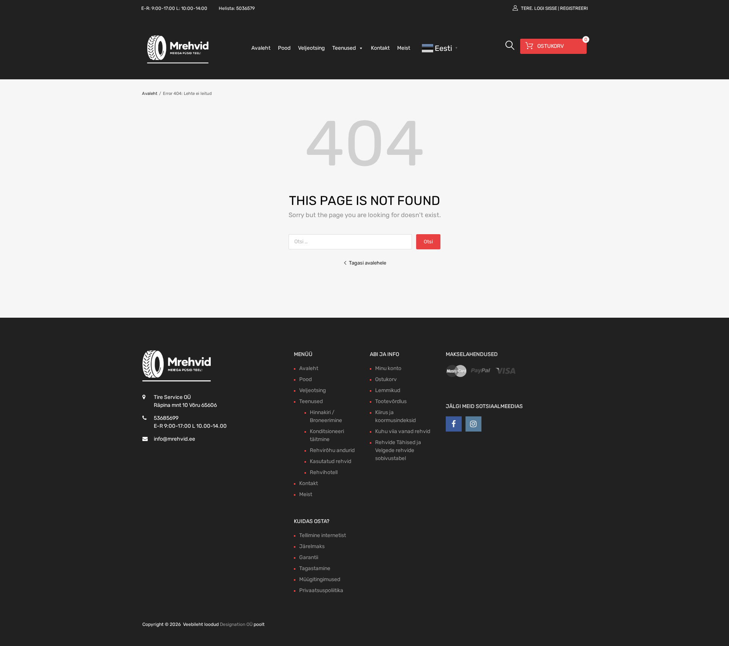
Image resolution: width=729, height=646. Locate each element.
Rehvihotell (324, 472)
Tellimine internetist (322, 535)
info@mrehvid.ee (174, 439)
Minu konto (388, 368)
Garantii (308, 557)
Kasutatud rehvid (330, 461)
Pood (284, 48)
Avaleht (260, 48)
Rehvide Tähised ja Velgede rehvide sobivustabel (398, 450)
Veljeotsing (311, 48)
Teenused (344, 48)
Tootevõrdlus (391, 401)
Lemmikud (387, 390)
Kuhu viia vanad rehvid (402, 431)
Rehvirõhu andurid (332, 450)
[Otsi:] (352, 241)
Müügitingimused (319, 579)
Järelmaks (312, 546)
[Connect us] (454, 424)
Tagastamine (314, 568)
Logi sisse (545, 8)
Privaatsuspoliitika (321, 590)
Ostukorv (386, 379)
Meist (403, 48)
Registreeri (574, 8)
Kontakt (380, 48)
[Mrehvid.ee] (176, 63)
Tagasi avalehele (367, 263)
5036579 (245, 8)
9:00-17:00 (163, 8)
